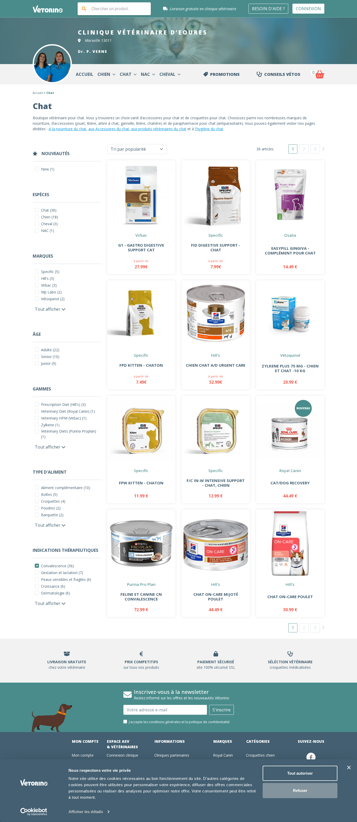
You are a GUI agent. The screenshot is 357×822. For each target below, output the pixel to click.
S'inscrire (221, 710)
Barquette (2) (52, 514)
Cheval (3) (49, 223)
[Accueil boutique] (51, 8)
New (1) (47, 169)
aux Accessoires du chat (108, 128)
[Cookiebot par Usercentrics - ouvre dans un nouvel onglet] (34, 812)
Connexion (308, 9)
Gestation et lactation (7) (62, 572)
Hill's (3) (47, 278)
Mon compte (85, 741)
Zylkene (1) (50, 424)
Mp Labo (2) (51, 292)
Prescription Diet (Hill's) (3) (63, 404)
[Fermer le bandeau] (349, 767)
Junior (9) (48, 363)
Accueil (38, 93)
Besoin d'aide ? (268, 9)
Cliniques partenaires (171, 755)
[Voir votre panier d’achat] (319, 74)
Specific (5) (50, 271)
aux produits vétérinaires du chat (158, 128)
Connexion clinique (122, 755)
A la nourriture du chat (67, 128)
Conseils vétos (282, 74)
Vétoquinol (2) (53, 298)
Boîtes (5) (49, 494)
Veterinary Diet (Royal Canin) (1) (68, 411)
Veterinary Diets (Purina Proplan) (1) (68, 434)
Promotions (225, 74)
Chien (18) (49, 216)
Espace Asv (122, 744)
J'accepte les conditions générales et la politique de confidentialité (179, 722)
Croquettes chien (260, 755)
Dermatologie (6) (55, 593)
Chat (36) (48, 210)
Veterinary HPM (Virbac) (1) (64, 418)
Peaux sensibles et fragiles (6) (66, 579)
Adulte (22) (50, 349)
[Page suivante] (323, 148)
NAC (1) (47, 230)
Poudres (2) (51, 508)
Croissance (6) (53, 586)
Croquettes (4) (53, 501)
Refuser (300, 790)
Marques (222, 741)
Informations (169, 741)
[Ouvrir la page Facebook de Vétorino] (311, 757)
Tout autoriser (300, 773)
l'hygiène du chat (209, 128)
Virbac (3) (49, 285)
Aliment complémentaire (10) (65, 487)
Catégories (258, 741)
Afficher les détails (85, 811)
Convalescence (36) (57, 565)
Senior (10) (50, 356)
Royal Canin (223, 755)
